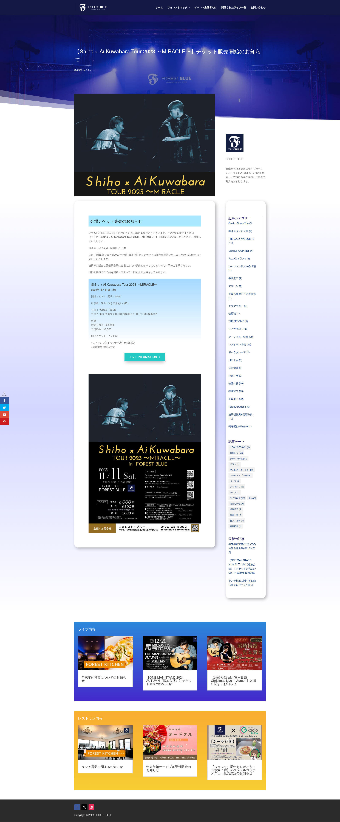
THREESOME (236, 321)
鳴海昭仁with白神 (238, 426)
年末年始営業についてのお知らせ (103, 679)
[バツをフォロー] (84, 807)
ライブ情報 (234, 329)
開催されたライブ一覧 (233, 7)
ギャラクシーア (237, 352)
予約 (252, 497)
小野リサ (233, 375)
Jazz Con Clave (237, 258)
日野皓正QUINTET (238, 250)
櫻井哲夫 (233, 391)
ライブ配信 (237, 497)
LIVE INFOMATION (143, 357)
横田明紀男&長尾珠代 (240, 414)
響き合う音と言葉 (238, 231)
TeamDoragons (237, 406)
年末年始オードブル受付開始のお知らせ (168, 768)
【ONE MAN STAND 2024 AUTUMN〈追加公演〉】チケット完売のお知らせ (169, 680)
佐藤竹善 (233, 383)
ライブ (234, 492)
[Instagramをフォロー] (91, 807)
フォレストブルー (240, 475)
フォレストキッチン (179, 7)
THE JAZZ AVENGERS (241, 239)
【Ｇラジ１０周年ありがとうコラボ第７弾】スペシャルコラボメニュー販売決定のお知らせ (233, 769)
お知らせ (236, 452)
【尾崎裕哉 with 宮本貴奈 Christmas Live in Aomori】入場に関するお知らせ (233, 680)
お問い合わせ (258, 7)
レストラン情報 (237, 344)
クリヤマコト (235, 305)
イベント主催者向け (205, 7)
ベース (234, 480)
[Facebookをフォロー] (77, 807)
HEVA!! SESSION (240, 447)
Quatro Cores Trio (238, 223)
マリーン (233, 286)
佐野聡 (232, 313)
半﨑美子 (233, 399)
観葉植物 (236, 526)
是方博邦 (233, 368)
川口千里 (233, 360)
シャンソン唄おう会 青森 (242, 266)
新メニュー (237, 520)
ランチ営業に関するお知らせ (102, 766)
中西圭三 (233, 278)
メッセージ (237, 486)
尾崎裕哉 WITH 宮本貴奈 (242, 293)
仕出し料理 (237, 503)
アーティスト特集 (238, 337)
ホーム (159, 7)
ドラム (234, 464)
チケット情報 (238, 458)
